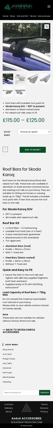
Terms (44, 404)
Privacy (44, 411)
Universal (7, 368)
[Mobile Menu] (47, 6)
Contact (8, 404)
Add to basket (33, 150)
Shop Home (8, 349)
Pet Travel (7, 372)
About (9, 411)
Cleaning (7, 381)
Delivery (9, 408)
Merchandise (9, 377)
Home (5, 16)
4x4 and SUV (22, 16)
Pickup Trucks (9, 358)
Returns (44, 408)
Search (45, 392)
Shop (12, 16)
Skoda (33, 16)
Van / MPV (7, 363)
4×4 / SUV (7, 354)
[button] (46, 26)
